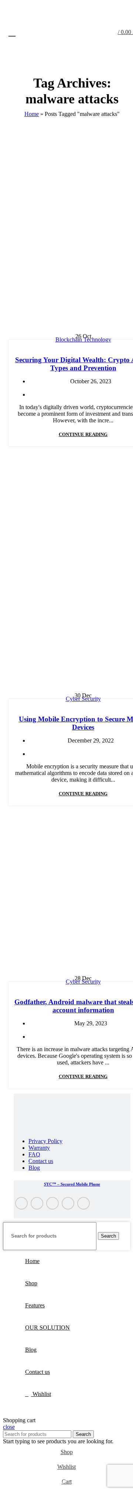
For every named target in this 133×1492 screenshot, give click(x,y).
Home (31, 114)
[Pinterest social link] (68, 1203)
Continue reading (83, 434)
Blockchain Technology (83, 339)
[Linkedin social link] (83, 1203)
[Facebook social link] (21, 1203)
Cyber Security (83, 699)
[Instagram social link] (52, 1203)
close (9, 1427)
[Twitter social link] (37, 1203)
